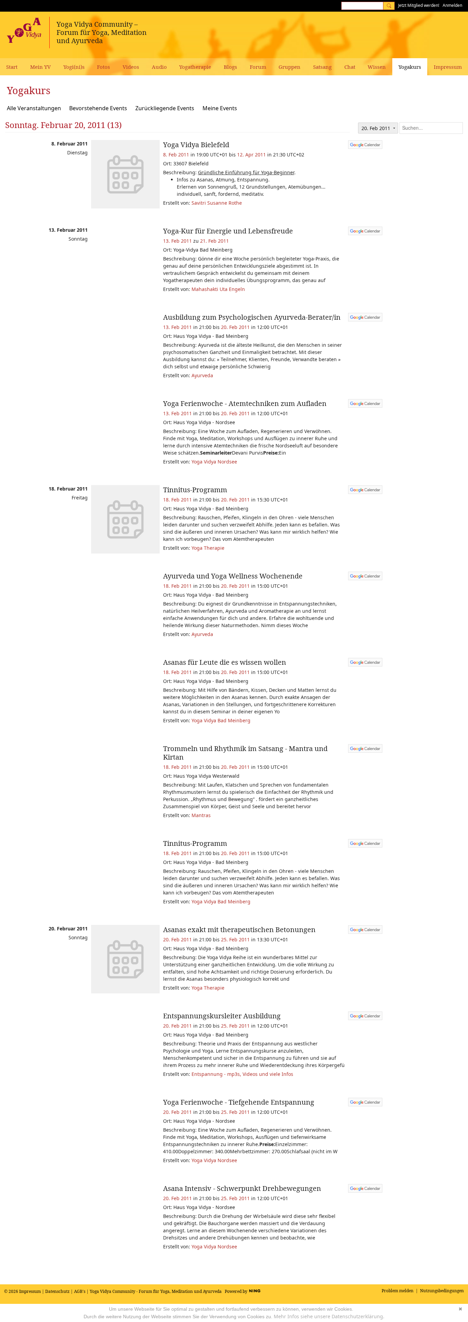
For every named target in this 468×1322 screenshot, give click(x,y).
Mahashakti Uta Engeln (218, 289)
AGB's (79, 1291)
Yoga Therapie (208, 548)
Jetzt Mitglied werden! (418, 5)
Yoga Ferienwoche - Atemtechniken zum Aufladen (245, 403)
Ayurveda (202, 375)
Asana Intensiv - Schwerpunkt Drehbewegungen (242, 1188)
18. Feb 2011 (177, 499)
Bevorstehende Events (98, 108)
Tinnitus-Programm (195, 489)
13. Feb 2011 (177, 241)
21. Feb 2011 (214, 241)
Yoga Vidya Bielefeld (196, 144)
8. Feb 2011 (176, 154)
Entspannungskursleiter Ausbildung (222, 1015)
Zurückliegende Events (164, 108)
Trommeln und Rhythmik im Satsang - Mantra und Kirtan (245, 753)
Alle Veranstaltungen (34, 108)
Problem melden (398, 1291)
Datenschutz (57, 1291)
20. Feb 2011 (235, 327)
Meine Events (219, 108)
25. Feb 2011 (235, 939)
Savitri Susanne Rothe (217, 203)
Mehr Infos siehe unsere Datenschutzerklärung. (329, 1316)
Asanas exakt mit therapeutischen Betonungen (239, 929)
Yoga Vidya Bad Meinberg (221, 720)
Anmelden (452, 5)
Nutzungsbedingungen (442, 1291)
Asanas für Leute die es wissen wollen (224, 662)
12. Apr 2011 (251, 154)
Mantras (201, 815)
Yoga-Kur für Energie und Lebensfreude (228, 231)
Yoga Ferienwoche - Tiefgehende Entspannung (238, 1102)
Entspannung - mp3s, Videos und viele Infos (242, 1074)
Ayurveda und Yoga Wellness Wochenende (233, 576)
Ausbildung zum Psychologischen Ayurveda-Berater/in (252, 317)
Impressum (30, 1291)
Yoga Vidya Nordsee (214, 461)
